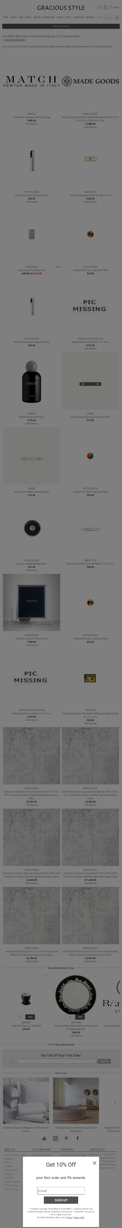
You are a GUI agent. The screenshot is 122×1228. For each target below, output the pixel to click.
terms (69, 1217)
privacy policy (79, 1217)
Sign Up (61, 1200)
